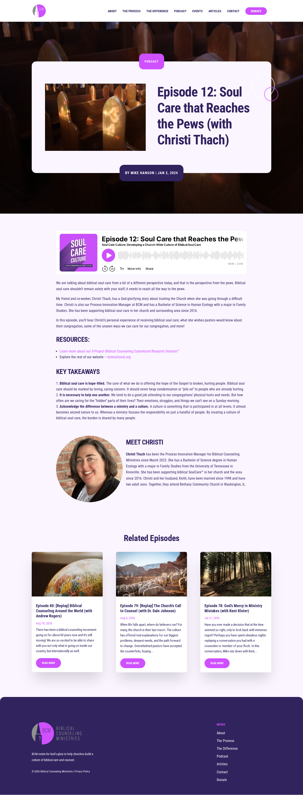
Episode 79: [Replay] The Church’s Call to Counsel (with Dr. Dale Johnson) (150, 608)
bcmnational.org (119, 357)
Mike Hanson (142, 173)
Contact (233, 11)
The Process (131, 11)
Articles (215, 11)
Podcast (180, 11)
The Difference (157, 11)
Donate (256, 11)
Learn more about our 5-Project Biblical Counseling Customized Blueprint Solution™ (119, 351)
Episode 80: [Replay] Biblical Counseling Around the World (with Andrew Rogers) (64, 610)
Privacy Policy (82, 771)
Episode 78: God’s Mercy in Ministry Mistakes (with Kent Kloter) (233, 608)
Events (197, 11)
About (112, 11)
